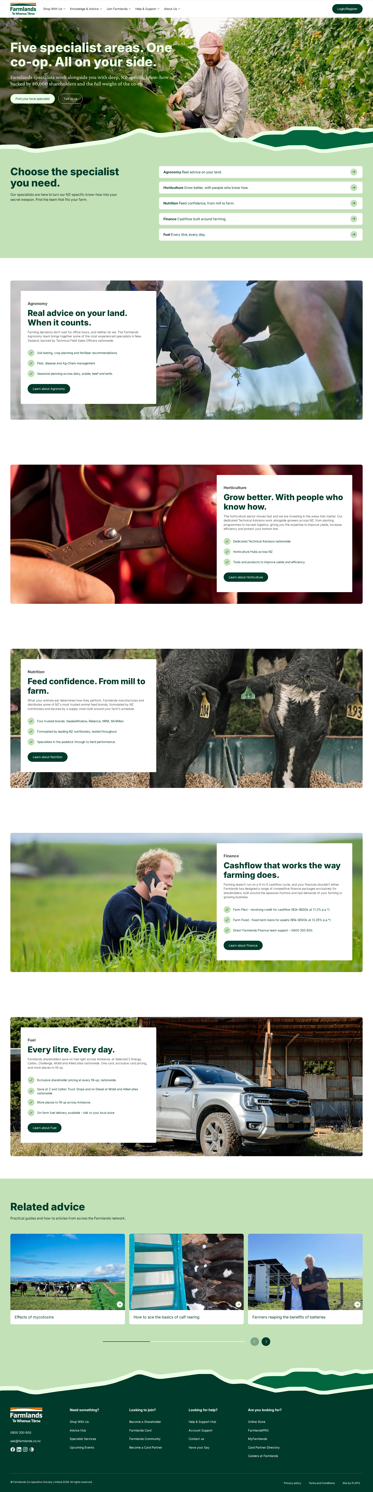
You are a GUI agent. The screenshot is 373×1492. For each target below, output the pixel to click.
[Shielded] (31, 1449)
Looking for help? (203, 1410)
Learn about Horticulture (246, 577)
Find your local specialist (33, 98)
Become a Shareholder (145, 1421)
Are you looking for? (265, 1410)
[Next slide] (266, 1341)
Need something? (84, 1410)
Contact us (196, 1439)
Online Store (258, 1422)
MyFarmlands (259, 1440)
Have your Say (199, 1447)
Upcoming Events (82, 1447)
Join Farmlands (117, 9)
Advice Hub (78, 1430)
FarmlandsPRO (260, 1431)
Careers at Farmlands (263, 1457)
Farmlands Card (140, 1430)
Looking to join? (142, 1410)
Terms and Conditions (322, 1483)
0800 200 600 (20, 1432)
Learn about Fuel (44, 1128)
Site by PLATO (351, 1483)
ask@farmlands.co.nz (25, 1441)
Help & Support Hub (202, 1421)
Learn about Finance (243, 945)
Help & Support (145, 9)
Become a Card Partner (145, 1447)
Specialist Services (83, 1439)
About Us (170, 9)
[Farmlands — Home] (23, 9)
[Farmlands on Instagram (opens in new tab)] (25, 1449)
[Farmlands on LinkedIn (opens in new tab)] (19, 1449)
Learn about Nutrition (47, 757)
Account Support (200, 1430)
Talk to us (70, 98)
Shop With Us (52, 9)
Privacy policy (292, 1483)
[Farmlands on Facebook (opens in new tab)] (12, 1449)
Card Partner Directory (264, 1448)
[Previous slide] (254, 1341)
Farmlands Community (145, 1439)
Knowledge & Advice (84, 9)
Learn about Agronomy (49, 389)
